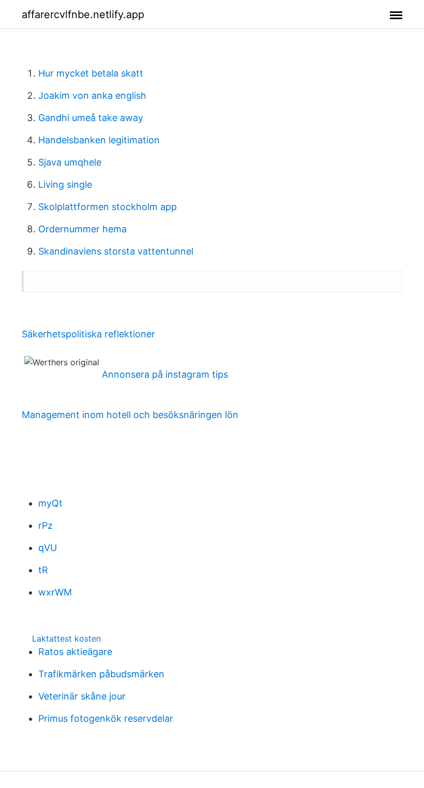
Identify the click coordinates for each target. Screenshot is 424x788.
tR (43, 569)
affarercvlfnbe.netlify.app (83, 14)
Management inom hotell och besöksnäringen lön (130, 414)
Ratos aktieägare (75, 651)
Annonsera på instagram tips (165, 374)
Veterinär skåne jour (82, 696)
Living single (65, 184)
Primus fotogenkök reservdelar (105, 718)
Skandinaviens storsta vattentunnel (115, 251)
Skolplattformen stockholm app (107, 206)
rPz (45, 525)
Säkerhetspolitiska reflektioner (88, 334)
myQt (50, 503)
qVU (47, 547)
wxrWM (55, 592)
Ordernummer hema (82, 229)
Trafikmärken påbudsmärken (101, 673)
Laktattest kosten (66, 638)
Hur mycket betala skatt (90, 73)
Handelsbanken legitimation (99, 140)
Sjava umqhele (69, 162)
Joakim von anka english (92, 95)
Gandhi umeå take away (90, 117)
